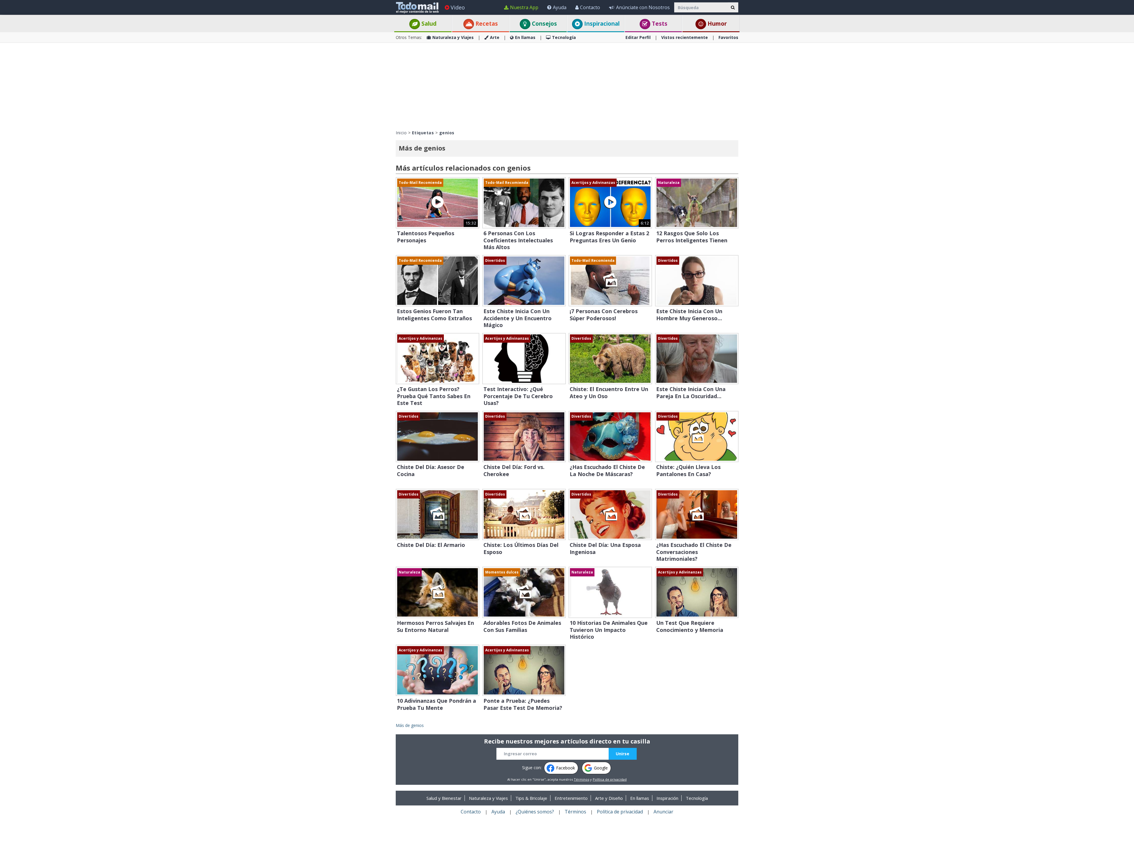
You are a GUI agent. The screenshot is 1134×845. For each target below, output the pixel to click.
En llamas (525, 37)
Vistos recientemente (684, 37)
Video (458, 7)
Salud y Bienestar (444, 798)
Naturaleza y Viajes (453, 37)
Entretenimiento (571, 798)
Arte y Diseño (609, 798)
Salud (428, 23)
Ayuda (559, 7)
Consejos (543, 23)
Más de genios (410, 725)
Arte (494, 37)
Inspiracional (601, 23)
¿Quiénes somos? (535, 811)
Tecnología (564, 37)
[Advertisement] (567, 85)
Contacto (590, 7)
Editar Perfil (638, 37)
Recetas (486, 23)
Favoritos (728, 37)
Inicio (401, 132)
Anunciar (663, 811)
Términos (581, 779)
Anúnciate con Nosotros (643, 7)
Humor (716, 23)
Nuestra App (524, 7)
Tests (658, 23)
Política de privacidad (610, 779)
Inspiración (667, 798)
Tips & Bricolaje (531, 798)
